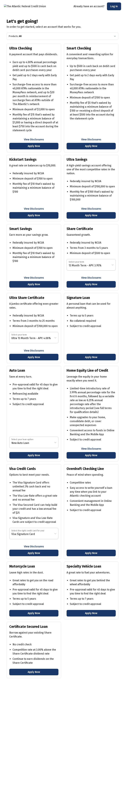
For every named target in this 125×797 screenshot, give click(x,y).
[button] (114, 6)
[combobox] (11, 338)
